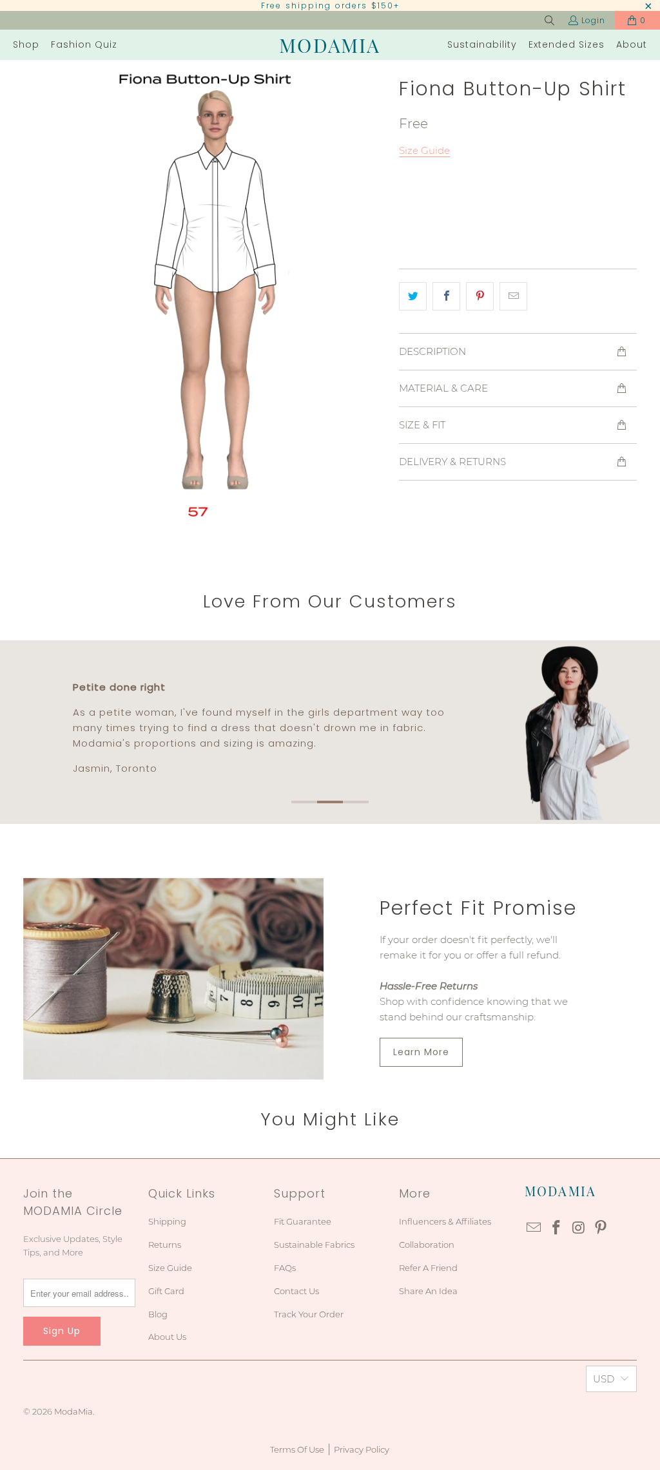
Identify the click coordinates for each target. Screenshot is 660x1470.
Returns (164, 1244)
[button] (26, 45)
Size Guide (170, 1268)
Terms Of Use (297, 1449)
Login (593, 20)
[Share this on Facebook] (446, 296)
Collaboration (426, 1244)
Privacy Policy (361, 1449)
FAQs (285, 1268)
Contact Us (296, 1291)
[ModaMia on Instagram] (578, 1228)
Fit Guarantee (302, 1221)
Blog (158, 1314)
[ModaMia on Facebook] (556, 1228)
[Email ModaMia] (534, 1228)
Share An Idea (428, 1291)
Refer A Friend (428, 1268)
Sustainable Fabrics (314, 1244)
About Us (167, 1337)
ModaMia (73, 1411)
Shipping (167, 1221)
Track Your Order (309, 1314)
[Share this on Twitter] (413, 296)
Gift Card (166, 1291)
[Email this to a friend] (513, 296)
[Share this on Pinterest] (480, 296)
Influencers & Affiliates (445, 1221)
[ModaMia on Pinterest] (601, 1228)
